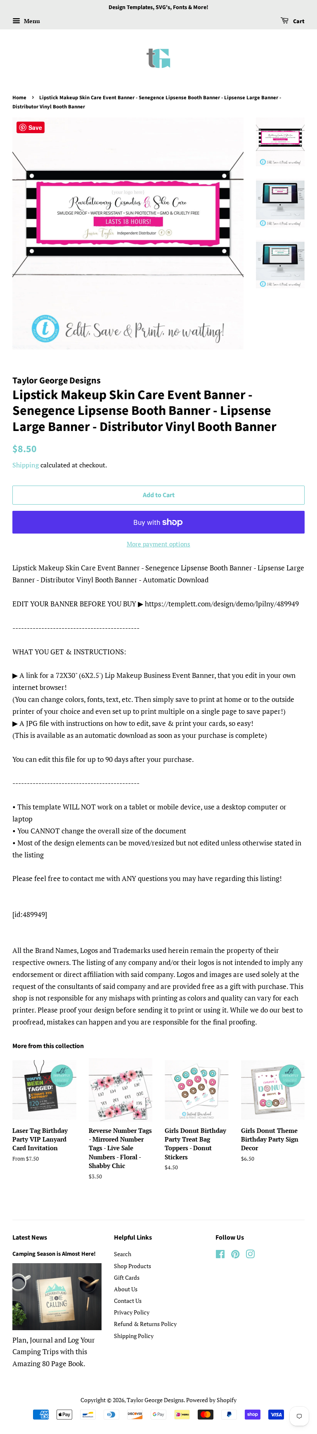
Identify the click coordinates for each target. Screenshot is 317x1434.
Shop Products (132, 1266)
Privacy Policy (131, 1312)
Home (19, 97)
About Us (125, 1289)
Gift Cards (127, 1277)
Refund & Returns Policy (145, 1324)
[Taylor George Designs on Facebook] (220, 1255)
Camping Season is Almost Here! (54, 1254)
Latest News (29, 1237)
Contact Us (128, 1301)
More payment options (158, 544)
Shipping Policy (134, 1336)
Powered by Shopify (211, 1400)
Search (122, 1254)
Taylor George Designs (155, 1400)
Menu (31, 21)
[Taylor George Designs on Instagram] (250, 1255)
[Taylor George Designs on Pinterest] (235, 1255)
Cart (298, 21)
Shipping (25, 464)
